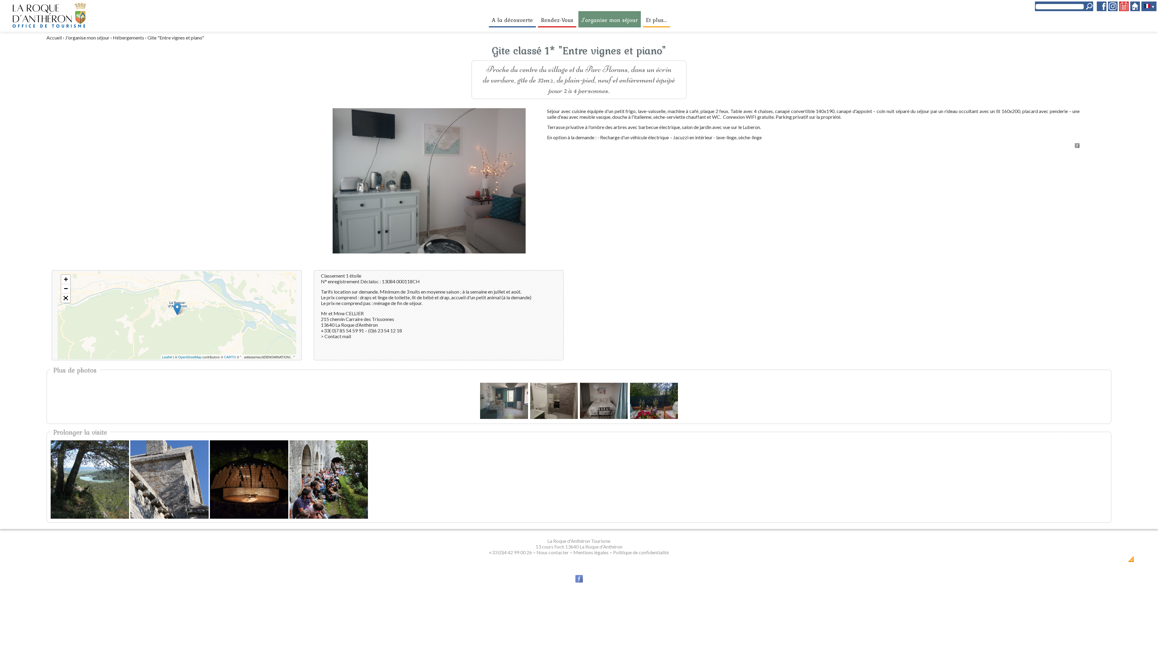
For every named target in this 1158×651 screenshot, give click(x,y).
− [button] (66, 288)
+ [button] (66, 279)
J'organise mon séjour (609, 20)
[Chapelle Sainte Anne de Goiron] (169, 479)
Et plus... (656, 20)
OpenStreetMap (189, 356)
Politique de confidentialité (641, 552)
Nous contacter (552, 552)
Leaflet (167, 356)
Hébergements (128, 37)
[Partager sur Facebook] (1077, 146)
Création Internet (1115, 561)
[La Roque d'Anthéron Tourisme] (49, 27)
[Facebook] (1101, 9)
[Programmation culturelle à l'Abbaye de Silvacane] (329, 479)
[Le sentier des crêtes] (90, 479)
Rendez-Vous (557, 20)
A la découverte (512, 20)
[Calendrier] (1124, 9)
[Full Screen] (65, 298)
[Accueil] (1135, 9)
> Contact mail (336, 336)
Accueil (54, 37)
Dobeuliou (1095, 561)
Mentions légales (591, 552)
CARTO (230, 356)
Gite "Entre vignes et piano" (175, 37)
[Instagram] (1113, 9)
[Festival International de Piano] (249, 479)
